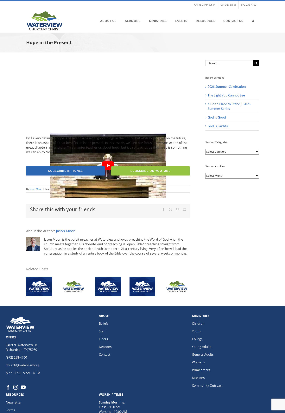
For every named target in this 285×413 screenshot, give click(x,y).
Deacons (105, 347)
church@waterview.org (22, 365)
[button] (253, 21)
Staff (102, 331)
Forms (10, 410)
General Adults (203, 354)
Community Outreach (208, 385)
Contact (104, 354)
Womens (198, 362)
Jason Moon (35, 189)
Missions (198, 378)
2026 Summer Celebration (227, 86)
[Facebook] (8, 387)
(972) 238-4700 (16, 357)
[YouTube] (23, 387)
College (197, 339)
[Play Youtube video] (108, 165)
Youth (196, 331)
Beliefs (103, 323)
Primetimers (201, 370)
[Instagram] (15, 387)
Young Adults (201, 347)
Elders (103, 339)
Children (198, 323)
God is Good (217, 117)
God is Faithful (218, 126)
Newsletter (14, 402)
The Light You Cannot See (226, 95)
